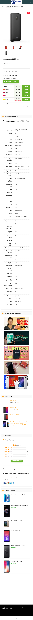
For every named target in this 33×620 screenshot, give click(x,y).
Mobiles (9, 6)
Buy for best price (10, 81)
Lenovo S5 (13, 400)
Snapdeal (7, 95)
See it (26, 86)
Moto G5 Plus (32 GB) (16, 521)
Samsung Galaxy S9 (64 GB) (18, 545)
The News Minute (22, 427)
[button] (5, 483)
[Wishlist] (16, 618)
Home (2, 6)
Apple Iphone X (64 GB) (17, 561)
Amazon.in (6, 86)
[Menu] (2, 2)
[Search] (30, 2)
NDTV (18, 402)
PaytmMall (7, 89)
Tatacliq (7, 92)
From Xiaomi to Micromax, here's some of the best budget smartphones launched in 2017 (18, 423)
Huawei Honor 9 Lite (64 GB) (18, 495)
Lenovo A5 (13, 407)
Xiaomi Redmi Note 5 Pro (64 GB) (19, 505)
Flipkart (6, 99)
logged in (12, 477)
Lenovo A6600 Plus (15, 414)
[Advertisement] (17, 593)
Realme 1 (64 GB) (15, 530)
